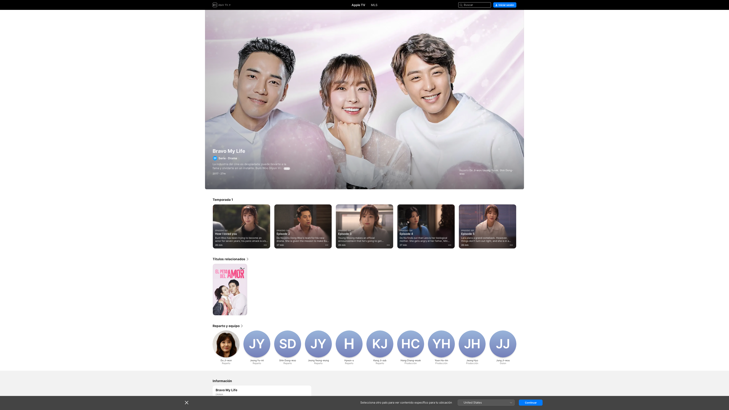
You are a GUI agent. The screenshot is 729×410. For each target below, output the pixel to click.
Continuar (531, 402)
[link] (231, 259)
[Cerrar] (186, 402)
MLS (374, 5)
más (287, 168)
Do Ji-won (475, 170)
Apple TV (358, 5)
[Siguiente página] (520, 226)
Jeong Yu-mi (490, 170)
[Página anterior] (208, 226)
